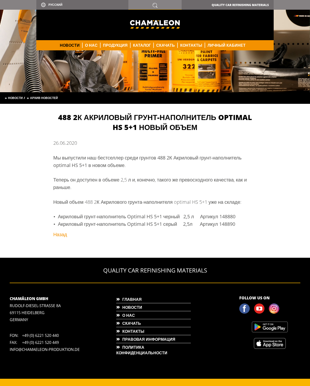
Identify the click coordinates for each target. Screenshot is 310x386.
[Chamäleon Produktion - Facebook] (246, 312)
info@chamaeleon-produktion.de (45, 349)
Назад (60, 234)
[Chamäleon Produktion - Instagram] (276, 312)
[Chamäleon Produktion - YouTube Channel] (261, 312)
